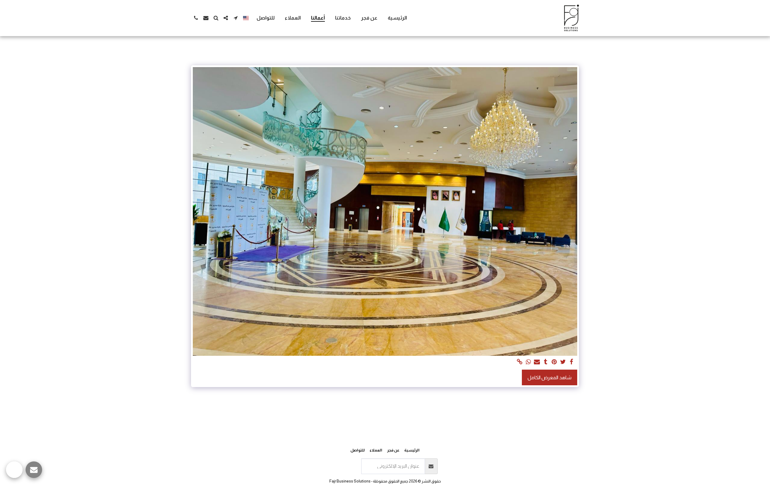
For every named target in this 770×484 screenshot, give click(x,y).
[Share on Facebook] (571, 362)
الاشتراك (347, 466)
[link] (519, 362)
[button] (235, 17)
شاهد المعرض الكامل (549, 377)
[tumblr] (546, 362)
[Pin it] (554, 362)
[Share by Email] (537, 362)
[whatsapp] (528, 362)
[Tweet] (563, 362)
